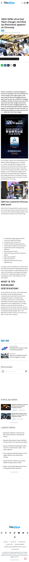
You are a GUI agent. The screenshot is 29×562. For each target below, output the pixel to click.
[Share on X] (8, 65)
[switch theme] (25, 3)
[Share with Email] (11, 65)
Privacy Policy (21, 542)
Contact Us (13, 542)
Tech (3, 30)
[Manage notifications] (25, 558)
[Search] (22, 3)
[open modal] (27, 3)
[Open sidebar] (1, 3)
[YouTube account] (19, 533)
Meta (14, 419)
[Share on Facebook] (5, 65)
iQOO (2, 112)
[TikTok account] (14, 533)
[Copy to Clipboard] (14, 65)
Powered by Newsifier (14, 559)
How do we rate (15, 549)
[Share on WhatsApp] (2, 65)
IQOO (7, 340)
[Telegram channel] (14, 537)
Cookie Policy (9, 544)
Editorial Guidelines (19, 544)
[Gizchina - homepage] (9, 3)
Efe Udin (6, 32)
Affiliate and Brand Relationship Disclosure (15, 546)
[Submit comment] (26, 371)
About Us (6, 542)
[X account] (1, 533)
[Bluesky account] (23, 533)
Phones (14, 410)
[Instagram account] (10, 533)
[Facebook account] (6, 533)
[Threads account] (27, 533)
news (3, 340)
